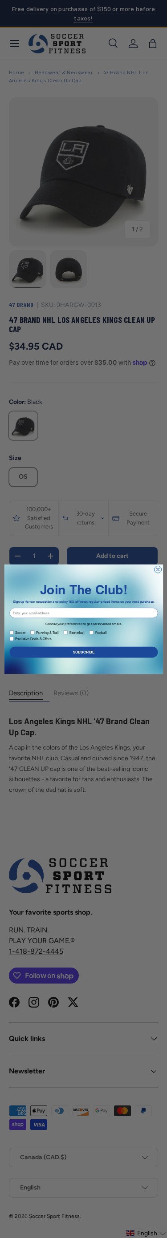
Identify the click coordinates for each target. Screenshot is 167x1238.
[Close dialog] (157, 569)
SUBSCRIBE (83, 652)
